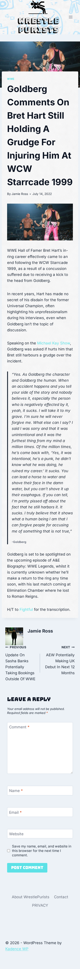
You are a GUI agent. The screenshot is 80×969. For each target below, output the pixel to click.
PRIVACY (40, 905)
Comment (19, 727)
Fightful (26, 609)
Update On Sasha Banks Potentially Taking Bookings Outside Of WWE (20, 663)
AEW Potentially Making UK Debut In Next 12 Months (60, 660)
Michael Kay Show (53, 343)
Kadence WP (16, 949)
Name (16, 790)
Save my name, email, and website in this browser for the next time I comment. (41, 850)
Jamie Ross (20, 194)
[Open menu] (70, 17)
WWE (10, 79)
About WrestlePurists (30, 897)
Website (16, 834)
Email (15, 812)
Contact (61, 897)
